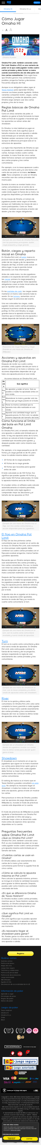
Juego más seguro (8, 968)
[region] (20, 10)
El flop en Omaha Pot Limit (17, 536)
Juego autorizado (7, 977)
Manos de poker (7, 1001)
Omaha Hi (8, 9)
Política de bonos (7, 963)
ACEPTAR (29, 1138)
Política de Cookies (15, 1130)
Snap (3, 1017)
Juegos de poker (9, 1007)
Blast (3, 1020)
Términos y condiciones (10, 970)
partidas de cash (14, 291)
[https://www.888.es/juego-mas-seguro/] (20, 1090)
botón (23, 257)
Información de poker (12, 991)
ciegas (7, 279)
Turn (5, 641)
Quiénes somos (9, 958)
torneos (16, 296)
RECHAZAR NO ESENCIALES (12, 1138)
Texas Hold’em (8, 90)
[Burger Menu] (3, 2)
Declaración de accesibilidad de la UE (15, 984)
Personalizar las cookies (11, 1134)
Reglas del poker (7, 998)
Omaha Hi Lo (25, 9)
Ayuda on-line (6, 982)
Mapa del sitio (6, 966)
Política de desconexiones (11, 975)
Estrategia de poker (8, 996)
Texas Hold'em (6, 1010)
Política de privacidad (9, 973)
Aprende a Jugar (7, 994)
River (5, 698)
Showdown (9, 758)
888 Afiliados (6, 980)
